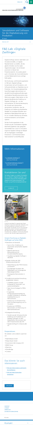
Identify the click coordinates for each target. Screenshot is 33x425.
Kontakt (7, 406)
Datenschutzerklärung (11, 411)
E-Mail (10, 188)
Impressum (7, 409)
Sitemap (7, 408)
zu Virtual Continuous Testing (14, 163)
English (19, 2)
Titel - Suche (27, 2)
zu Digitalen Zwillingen (12, 158)
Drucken (9, 385)
